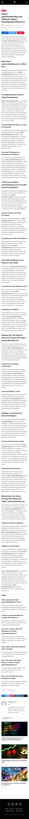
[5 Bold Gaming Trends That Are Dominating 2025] (14, 751)
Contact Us (19, 810)
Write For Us (19, 808)
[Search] (27, 2)
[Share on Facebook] (5, 32)
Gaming (4, 10)
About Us (11, 808)
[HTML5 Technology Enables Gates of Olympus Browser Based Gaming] (14, 729)
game (16, 205)
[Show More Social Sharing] (26, 32)
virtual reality (15, 324)
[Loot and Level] (14, 2)
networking (18, 489)
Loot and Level (9, 25)
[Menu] (2, 2)
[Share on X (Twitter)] (13, 32)
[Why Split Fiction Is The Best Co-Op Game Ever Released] (14, 774)
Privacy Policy (10, 810)
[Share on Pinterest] (20, 32)
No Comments (18, 27)
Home (2, 6)
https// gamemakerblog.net (8, 690)
